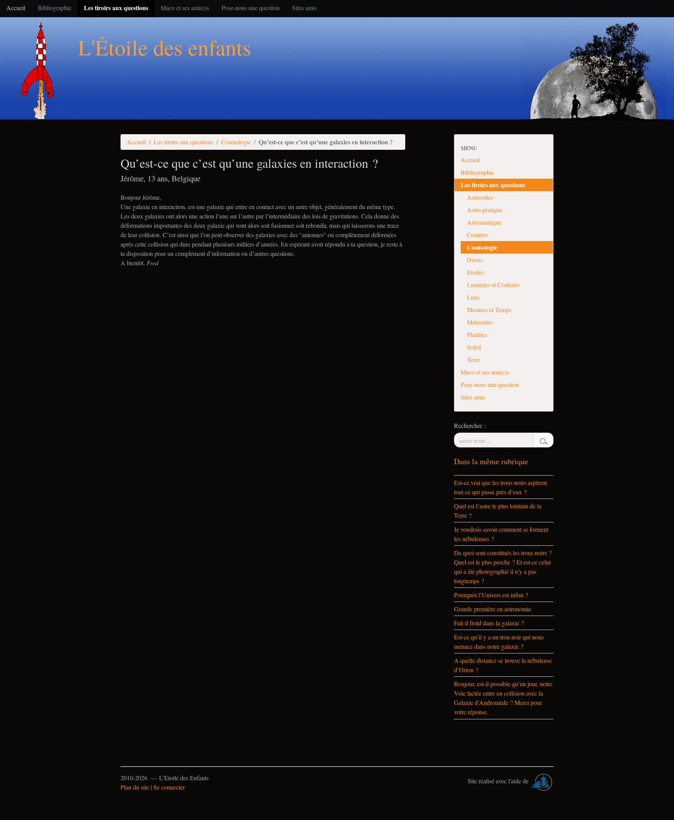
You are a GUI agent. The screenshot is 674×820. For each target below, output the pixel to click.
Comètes (477, 235)
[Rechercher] (543, 440)
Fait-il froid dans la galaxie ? (489, 623)
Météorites (480, 322)
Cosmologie (236, 142)
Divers (475, 260)
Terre (473, 359)
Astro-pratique (484, 210)
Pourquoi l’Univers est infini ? (491, 595)
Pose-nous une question (490, 384)
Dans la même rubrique (491, 461)
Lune (473, 297)
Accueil (136, 142)
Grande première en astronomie (492, 609)
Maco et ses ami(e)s (485, 372)
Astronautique (484, 222)
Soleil (474, 347)
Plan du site (135, 787)
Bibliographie (477, 172)
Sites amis (473, 397)
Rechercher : (470, 425)
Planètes (477, 334)
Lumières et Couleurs (493, 284)
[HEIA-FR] (541, 781)
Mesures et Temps (489, 309)
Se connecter (169, 787)
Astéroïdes (480, 197)
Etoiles (475, 272)
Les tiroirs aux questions (183, 142)
